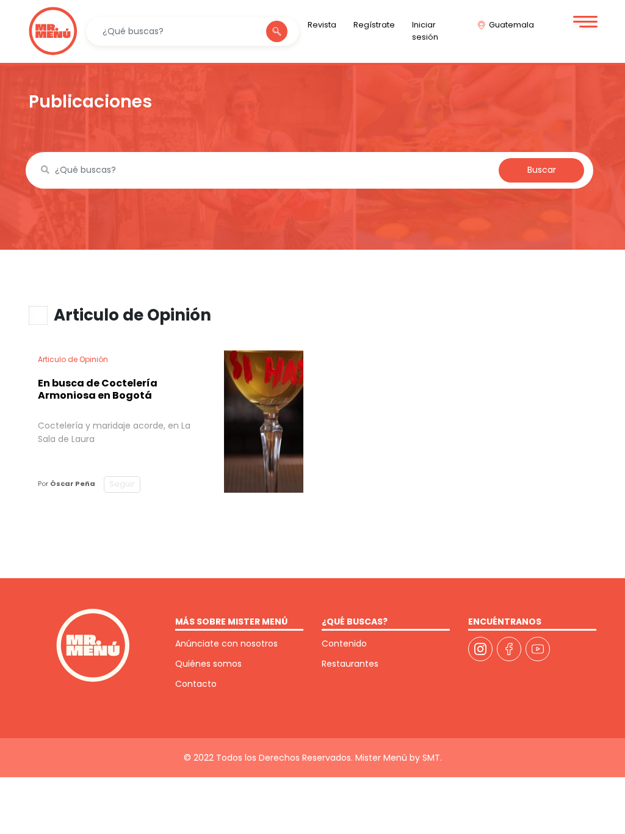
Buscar (541, 170)
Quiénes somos (208, 664)
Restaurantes (350, 664)
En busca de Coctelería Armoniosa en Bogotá (97, 389)
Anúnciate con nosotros (226, 643)
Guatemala (511, 25)
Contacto (196, 684)
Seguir (122, 484)
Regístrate (374, 25)
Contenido (344, 643)
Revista (322, 25)
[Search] (276, 31)
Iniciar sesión (425, 31)
